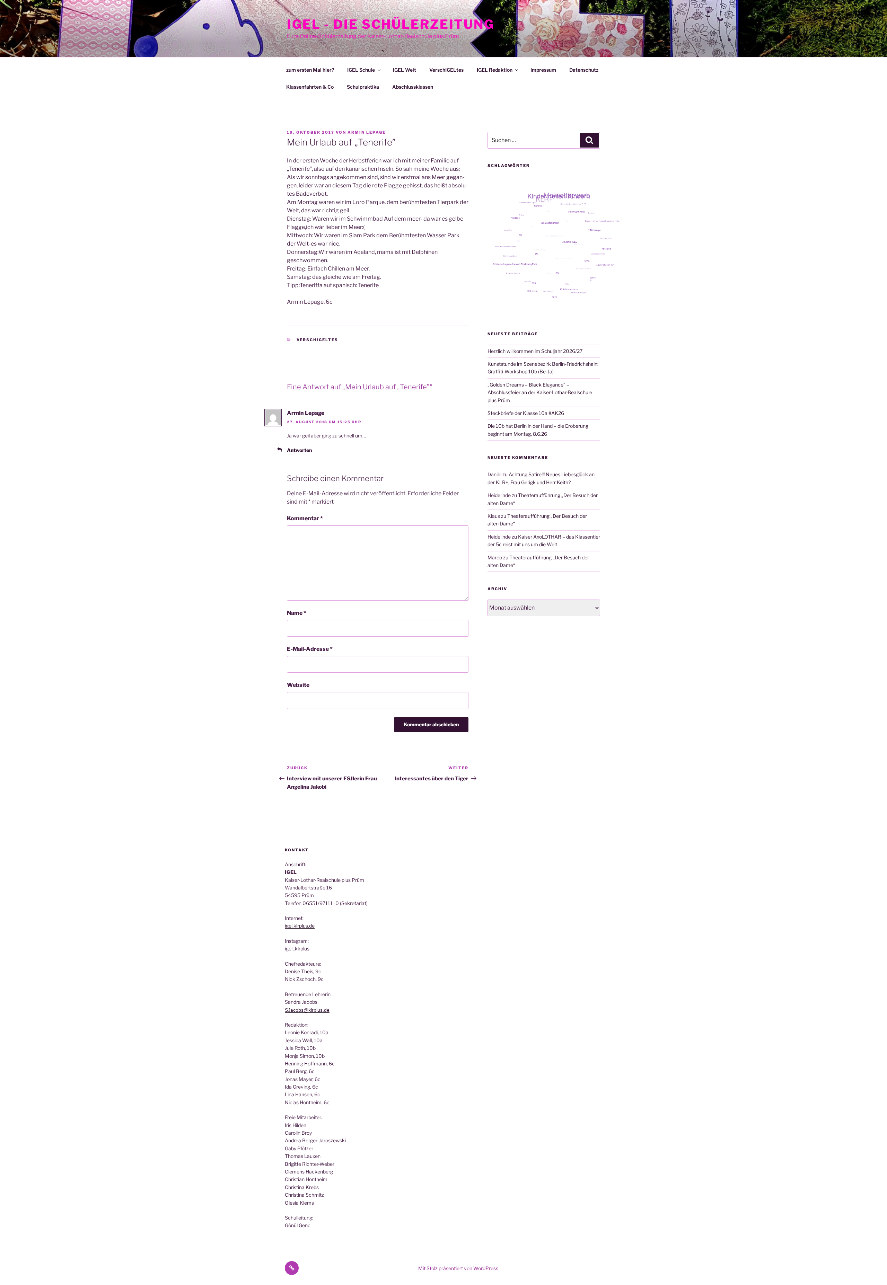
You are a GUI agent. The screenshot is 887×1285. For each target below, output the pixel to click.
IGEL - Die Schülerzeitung (390, 24)
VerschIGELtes (446, 70)
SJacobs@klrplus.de (307, 1010)
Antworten (299, 450)
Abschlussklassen (412, 87)
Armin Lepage (367, 132)
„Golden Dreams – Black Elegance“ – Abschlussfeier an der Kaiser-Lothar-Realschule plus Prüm (540, 392)
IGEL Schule (361, 70)
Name (296, 613)
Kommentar (305, 518)
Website (298, 685)
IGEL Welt (404, 70)
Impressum (543, 70)
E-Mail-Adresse (310, 649)
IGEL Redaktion (494, 70)
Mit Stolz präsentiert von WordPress (458, 1268)
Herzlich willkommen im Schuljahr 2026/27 (535, 351)
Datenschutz (583, 70)
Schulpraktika (363, 87)
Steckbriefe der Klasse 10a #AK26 (526, 413)
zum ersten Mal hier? (310, 70)
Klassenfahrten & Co (310, 87)
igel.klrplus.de (300, 926)
